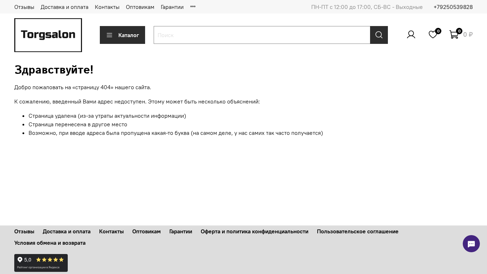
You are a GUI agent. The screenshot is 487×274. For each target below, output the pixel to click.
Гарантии (172, 6)
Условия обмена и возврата (50, 242)
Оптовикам (140, 6)
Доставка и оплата (64, 6)
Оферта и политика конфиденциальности (254, 231)
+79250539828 (453, 6)
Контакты (107, 6)
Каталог (128, 35)
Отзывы (24, 6)
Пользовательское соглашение (358, 231)
